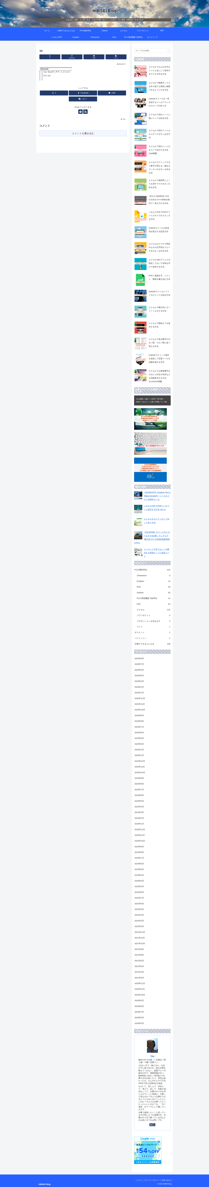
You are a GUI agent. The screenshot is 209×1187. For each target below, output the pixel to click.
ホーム (139, 1180)
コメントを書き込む (83, 133)
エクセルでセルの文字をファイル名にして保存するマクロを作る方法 (159, 70)
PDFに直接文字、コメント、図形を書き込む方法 (159, 277)
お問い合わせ (166, 1180)
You (152, 1056)
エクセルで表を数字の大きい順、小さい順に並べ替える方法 (159, 342)
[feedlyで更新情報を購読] (80, 111)
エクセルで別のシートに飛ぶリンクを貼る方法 (159, 116)
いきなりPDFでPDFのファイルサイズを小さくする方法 (159, 215)
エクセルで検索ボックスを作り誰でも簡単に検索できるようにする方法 (159, 86)
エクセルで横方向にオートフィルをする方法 (159, 309)
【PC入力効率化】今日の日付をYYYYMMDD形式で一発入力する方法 (159, 199)
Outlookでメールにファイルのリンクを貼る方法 (159, 293)
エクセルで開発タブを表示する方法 (159, 325)
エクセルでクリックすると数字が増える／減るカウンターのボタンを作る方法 (159, 167)
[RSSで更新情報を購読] (85, 111)
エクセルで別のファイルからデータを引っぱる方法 (159, 134)
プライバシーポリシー (151, 1180)
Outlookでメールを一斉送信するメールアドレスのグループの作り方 (159, 102)
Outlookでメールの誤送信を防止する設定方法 (159, 230)
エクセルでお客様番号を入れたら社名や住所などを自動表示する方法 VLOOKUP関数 (159, 376)
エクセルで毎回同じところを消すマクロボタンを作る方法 (159, 183)
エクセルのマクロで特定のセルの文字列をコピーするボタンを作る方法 (159, 247)
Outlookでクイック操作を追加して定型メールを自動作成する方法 (159, 358)
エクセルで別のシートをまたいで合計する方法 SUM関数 (159, 150)
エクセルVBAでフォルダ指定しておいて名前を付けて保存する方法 (159, 263)
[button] (116, 56)
